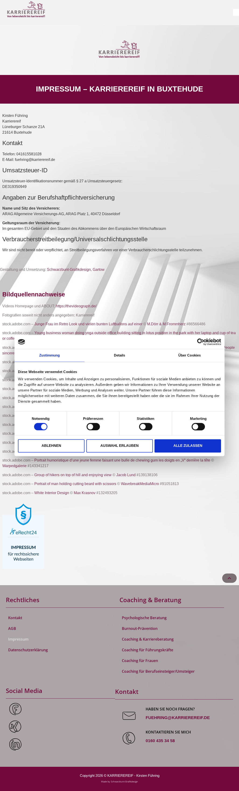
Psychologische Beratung (144, 617)
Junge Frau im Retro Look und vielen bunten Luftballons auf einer (88, 324)
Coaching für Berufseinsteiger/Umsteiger (158, 671)
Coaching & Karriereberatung (148, 639)
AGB (12, 628)
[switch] (93, 426)
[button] (236, 12)
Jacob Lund (126, 475)
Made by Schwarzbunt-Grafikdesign (119, 781)
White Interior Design (51, 493)
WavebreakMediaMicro (140, 484)
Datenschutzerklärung (28, 649)
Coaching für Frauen (140, 660)
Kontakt (15, 617)
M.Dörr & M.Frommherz (166, 324)
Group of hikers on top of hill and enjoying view (73, 475)
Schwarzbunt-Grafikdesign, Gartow (76, 270)
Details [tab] (119, 355)
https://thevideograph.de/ (76, 306)
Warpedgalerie (14, 466)
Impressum (18, 639)
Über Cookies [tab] (189, 355)
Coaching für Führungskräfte (147, 649)
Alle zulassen (187, 446)
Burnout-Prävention (140, 628)
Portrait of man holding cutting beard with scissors (75, 484)
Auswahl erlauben (119, 446)
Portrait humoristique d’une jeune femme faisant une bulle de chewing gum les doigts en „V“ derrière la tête (122, 460)
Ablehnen (51, 446)
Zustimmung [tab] (49, 355)
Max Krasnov (84, 493)
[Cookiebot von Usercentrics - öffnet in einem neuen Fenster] (200, 341)
